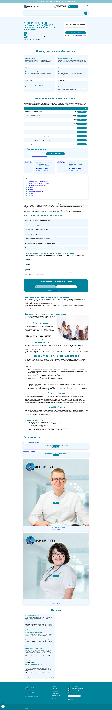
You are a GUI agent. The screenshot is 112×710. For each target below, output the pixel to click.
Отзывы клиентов (56, 695)
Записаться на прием (76, 32)
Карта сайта (27, 700)
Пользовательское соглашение (31, 698)
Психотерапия (30, 193)
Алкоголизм (54, 688)
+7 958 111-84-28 (61, 6)
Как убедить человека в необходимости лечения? (38, 183)
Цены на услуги (55, 693)
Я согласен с (76, 35)
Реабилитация (30, 195)
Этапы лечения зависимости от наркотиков (36, 185)
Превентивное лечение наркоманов (35, 191)
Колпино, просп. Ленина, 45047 (77, 688)
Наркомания (55, 689)
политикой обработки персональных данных (78, 35)
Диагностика (30, 187)
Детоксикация (30, 189)
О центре (54, 686)
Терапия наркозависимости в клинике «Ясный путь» (38, 181)
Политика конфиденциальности (31, 696)
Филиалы (54, 698)
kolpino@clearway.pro (75, 692)
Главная (25, 20)
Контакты (54, 696)
